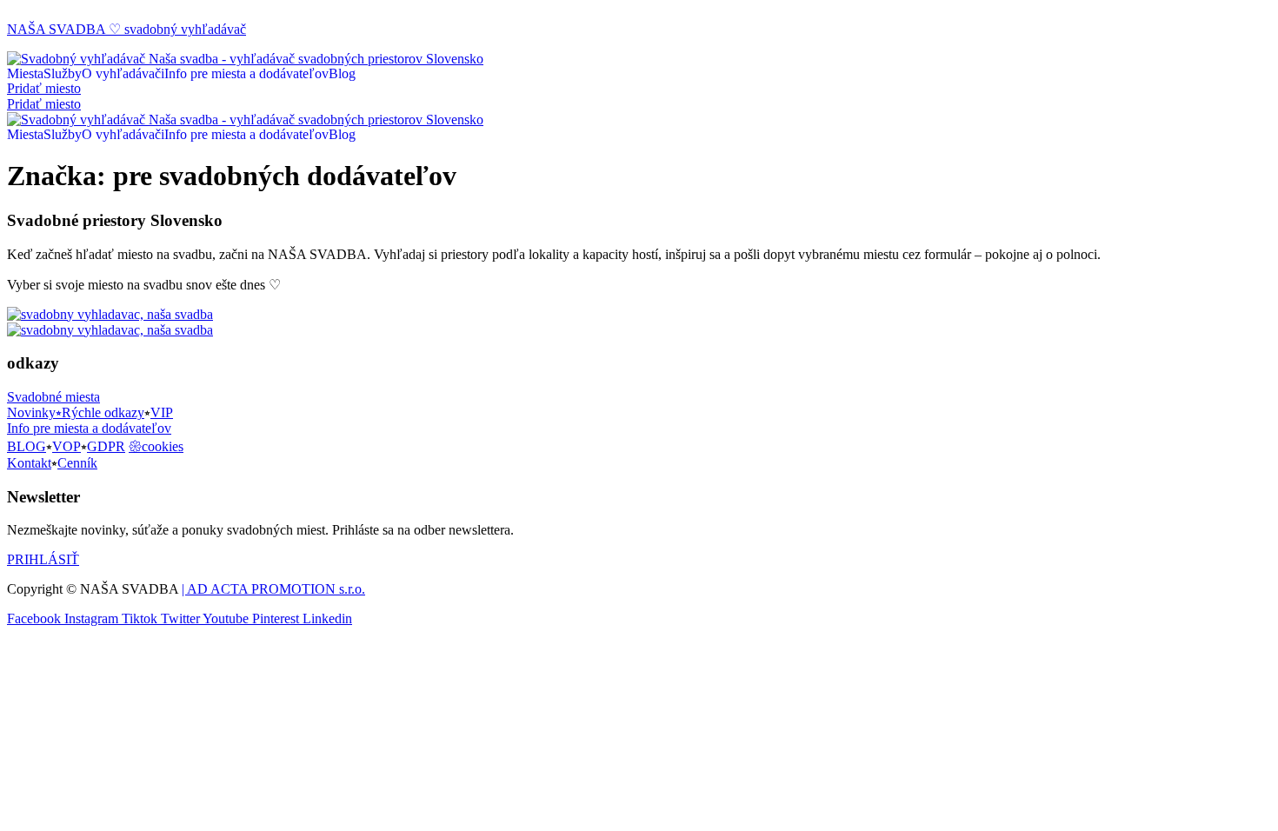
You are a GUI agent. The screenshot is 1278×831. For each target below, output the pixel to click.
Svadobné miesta (53, 396)
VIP (161, 412)
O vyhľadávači (123, 74)
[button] (44, 88)
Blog (342, 74)
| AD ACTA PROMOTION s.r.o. (273, 589)
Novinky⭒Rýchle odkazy (75, 412)
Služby (62, 74)
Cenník (77, 462)
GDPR (106, 446)
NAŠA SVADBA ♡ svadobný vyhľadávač (126, 29)
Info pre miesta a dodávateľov (246, 74)
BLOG (26, 446)
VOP (66, 446)
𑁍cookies (156, 446)
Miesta (25, 74)
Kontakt (29, 462)
